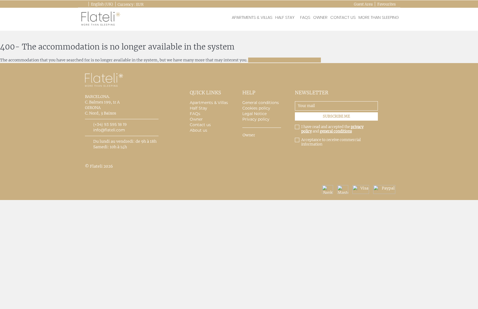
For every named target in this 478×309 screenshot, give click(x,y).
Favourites (386, 4)
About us (198, 130)
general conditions (336, 131)
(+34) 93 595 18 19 (110, 124)
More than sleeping (378, 17)
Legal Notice (254, 113)
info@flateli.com (109, 130)
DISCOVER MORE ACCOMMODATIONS (284, 60)
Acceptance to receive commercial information (331, 142)
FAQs (305, 17)
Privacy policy (255, 119)
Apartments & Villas (209, 102)
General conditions (260, 102)
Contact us (343, 17)
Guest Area (363, 4)
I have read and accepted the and (332, 129)
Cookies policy (256, 108)
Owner (320, 17)
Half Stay (285, 17)
